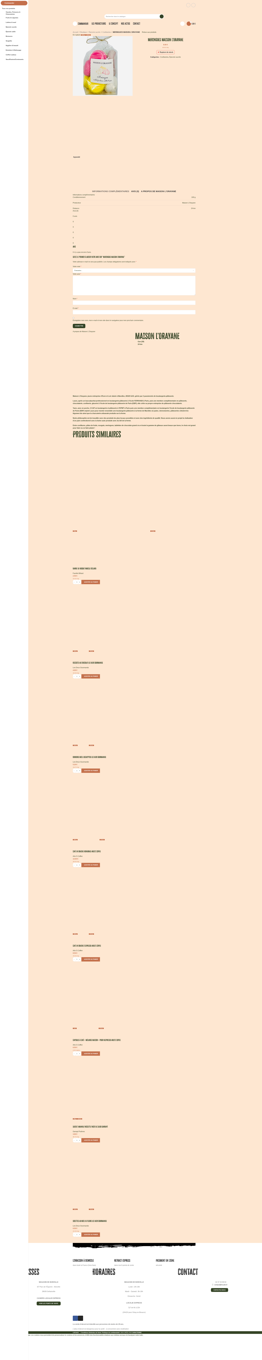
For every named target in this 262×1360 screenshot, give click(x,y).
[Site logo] (134, 5)
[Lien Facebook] (188, 5)
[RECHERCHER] (162, 16)
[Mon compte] (182, 24)
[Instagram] (80, 1318)
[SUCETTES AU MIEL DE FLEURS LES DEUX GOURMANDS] (104, 1173)
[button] (90, 1234)
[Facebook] (75, 1318)
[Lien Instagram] (193, 5)
